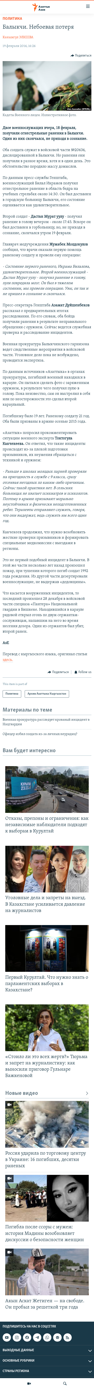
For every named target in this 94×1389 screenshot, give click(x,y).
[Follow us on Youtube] (7, 1337)
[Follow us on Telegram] (37, 1337)
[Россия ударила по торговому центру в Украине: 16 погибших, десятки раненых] (47, 1124)
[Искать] (64, 1383)
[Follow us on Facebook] (27, 1337)
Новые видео (21, 1093)
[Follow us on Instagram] (17, 1337)
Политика (12, 19)
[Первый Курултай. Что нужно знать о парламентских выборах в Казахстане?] (47, 948)
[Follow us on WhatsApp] (47, 1337)
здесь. (8, 660)
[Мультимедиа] (29, 1383)
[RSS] (67, 1337)
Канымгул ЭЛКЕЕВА (18, 37)
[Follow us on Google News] (57, 1337)
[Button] (81, 55)
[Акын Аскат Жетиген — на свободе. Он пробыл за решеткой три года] (47, 1272)
